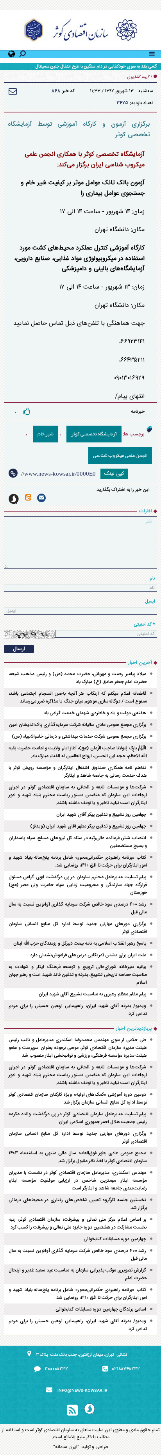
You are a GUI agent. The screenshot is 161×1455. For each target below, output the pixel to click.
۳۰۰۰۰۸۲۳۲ (56, 1369)
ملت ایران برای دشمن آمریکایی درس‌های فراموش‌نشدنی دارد (88, 955)
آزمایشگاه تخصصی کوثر (94, 434)
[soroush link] (13, 499)
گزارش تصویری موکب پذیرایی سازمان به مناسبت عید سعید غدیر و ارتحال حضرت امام (78, 1274)
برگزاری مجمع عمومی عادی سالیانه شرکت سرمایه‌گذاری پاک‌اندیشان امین (77, 725)
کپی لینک (114, 473)
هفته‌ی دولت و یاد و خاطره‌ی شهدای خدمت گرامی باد (95, 713)
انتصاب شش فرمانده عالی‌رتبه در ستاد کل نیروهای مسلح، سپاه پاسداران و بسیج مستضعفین (78, 842)
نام (152, 578)
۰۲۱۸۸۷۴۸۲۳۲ (126, 1369)
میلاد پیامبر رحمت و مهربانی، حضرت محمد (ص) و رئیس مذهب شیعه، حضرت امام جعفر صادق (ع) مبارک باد (78, 678)
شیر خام (46, 434)
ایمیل (150, 601)
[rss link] (72, 1410)
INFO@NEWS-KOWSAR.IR (82, 1391)
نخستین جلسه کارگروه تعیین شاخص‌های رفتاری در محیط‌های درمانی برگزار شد (78, 1204)
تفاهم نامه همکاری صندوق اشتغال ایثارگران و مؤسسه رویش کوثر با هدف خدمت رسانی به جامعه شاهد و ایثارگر (78, 771)
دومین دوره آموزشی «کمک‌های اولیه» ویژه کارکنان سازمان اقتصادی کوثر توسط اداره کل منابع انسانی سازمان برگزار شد (78, 1098)
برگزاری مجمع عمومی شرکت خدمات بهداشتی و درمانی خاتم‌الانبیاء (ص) (79, 736)
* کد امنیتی (144, 624)
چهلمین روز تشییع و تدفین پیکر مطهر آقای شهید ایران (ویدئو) (88, 826)
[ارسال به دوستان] (13, 91)
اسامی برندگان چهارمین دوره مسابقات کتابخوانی (100, 1309)
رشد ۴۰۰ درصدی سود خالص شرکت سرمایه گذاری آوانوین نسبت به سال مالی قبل (78, 908)
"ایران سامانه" (66, 1446)
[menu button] (152, 53)
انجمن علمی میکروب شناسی (120, 455)
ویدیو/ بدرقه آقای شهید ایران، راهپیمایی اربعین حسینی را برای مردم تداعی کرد (78, 1010)
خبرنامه (138, 411)
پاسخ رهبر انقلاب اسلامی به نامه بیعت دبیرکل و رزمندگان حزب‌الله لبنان (79, 943)
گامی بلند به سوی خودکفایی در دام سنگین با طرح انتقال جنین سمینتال (96, 66)
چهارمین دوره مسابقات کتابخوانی (115, 1239)
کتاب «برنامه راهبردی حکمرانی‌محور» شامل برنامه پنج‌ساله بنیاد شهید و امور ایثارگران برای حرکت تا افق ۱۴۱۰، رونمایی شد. (78, 861)
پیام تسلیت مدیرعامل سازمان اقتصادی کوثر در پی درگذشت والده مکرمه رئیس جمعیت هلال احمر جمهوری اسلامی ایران (78, 1118)
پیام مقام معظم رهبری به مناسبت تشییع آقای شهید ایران (92, 994)
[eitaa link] (28, 497)
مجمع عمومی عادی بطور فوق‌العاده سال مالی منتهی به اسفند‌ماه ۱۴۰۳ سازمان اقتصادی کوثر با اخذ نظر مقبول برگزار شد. (78, 1157)
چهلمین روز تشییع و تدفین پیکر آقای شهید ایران (101, 814)
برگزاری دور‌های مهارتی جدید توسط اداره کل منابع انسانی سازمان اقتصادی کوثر (78, 928)
